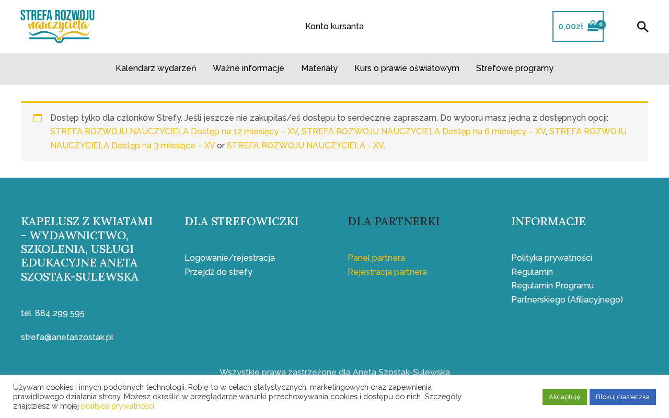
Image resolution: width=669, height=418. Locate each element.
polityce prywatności (117, 405)
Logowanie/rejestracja (229, 258)
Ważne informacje (248, 68)
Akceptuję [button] (565, 397)
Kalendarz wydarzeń (156, 68)
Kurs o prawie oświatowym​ (406, 68)
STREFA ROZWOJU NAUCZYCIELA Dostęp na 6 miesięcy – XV (424, 131)
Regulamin (532, 272)
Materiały (319, 68)
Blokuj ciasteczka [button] (623, 397)
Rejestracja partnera (387, 272)
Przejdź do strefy (218, 272)
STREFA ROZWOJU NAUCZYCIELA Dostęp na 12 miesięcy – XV (174, 131)
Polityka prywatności (551, 258)
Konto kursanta (334, 26)
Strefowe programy (514, 68)
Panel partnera (376, 258)
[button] (643, 26)
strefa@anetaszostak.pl (67, 337)
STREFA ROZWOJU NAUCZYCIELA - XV (305, 145)
